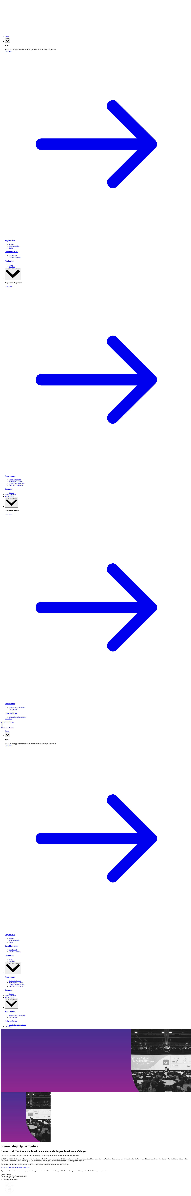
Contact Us (8, 719)
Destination (9, 261)
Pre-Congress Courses (16, 481)
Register (11, 244)
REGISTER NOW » (7, 722)
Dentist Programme (15, 480)
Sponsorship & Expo (11, 498)
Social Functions (11, 252)
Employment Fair (10, 494)
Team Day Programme (16, 485)
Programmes (10, 476)
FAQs (11, 248)
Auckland (12, 267)
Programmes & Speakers (13, 269)
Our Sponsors (13, 709)
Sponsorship (10, 704)
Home (7, 37)
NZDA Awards (9, 496)
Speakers (8, 489)
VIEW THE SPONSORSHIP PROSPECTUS (15, 1167)
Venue (11, 265)
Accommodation (14, 246)
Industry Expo (11, 713)
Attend (7, 38)
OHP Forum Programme (16, 483)
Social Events (13, 255)
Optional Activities (14, 257)
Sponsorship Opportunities (17, 707)
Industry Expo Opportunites (17, 717)
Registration (10, 240)
